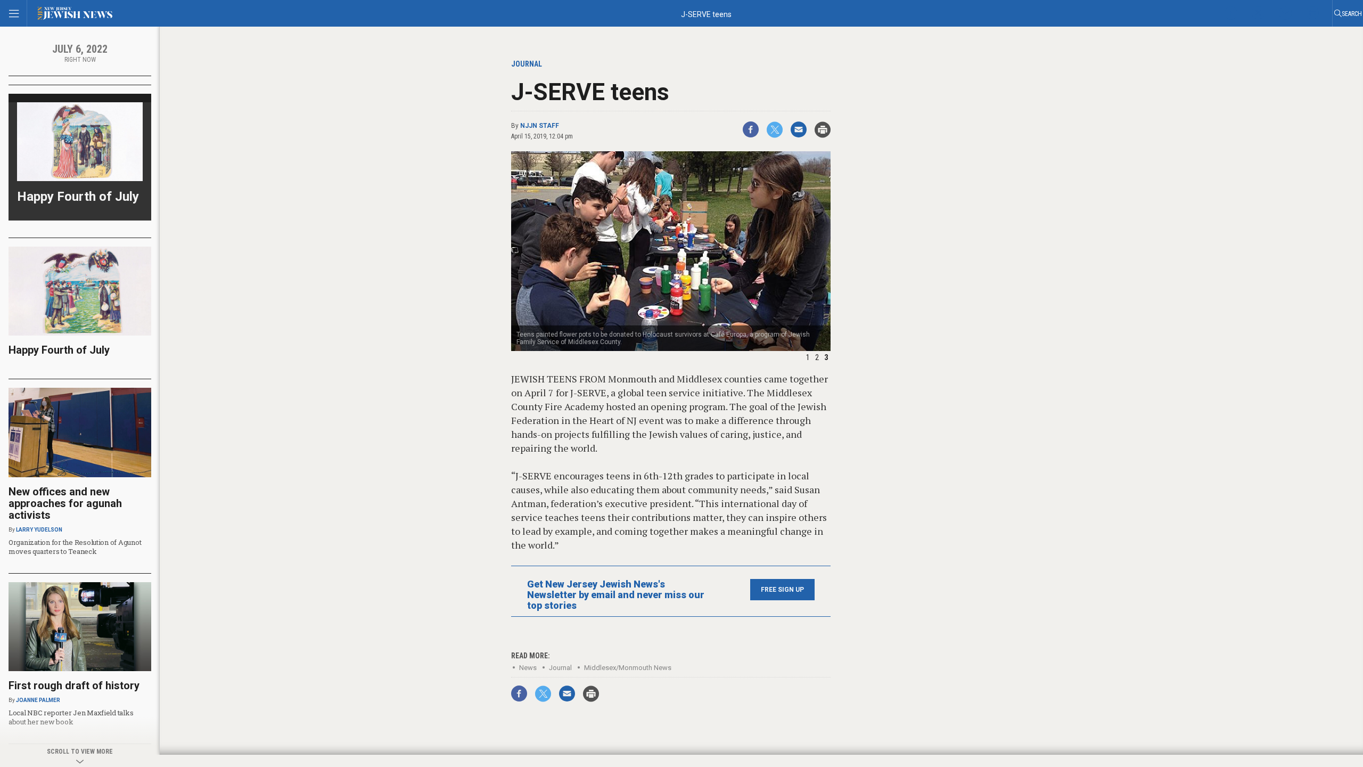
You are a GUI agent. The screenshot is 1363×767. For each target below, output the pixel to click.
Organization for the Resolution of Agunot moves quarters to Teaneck (75, 546)
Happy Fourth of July (78, 196)
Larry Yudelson (39, 530)
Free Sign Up (782, 589)
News (528, 668)
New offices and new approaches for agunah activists (65, 503)
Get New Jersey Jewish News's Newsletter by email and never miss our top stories (615, 595)
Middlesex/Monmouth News (627, 668)
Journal (560, 668)
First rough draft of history (74, 685)
